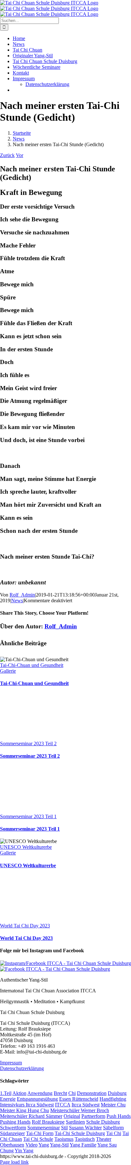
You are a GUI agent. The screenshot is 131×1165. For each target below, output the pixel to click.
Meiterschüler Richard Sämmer (31, 1116)
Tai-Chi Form (39, 1133)
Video (31, 1144)
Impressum (11, 1062)
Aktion (19, 1093)
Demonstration (92, 1093)
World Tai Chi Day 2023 (25, 925)
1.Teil (5, 1093)
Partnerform (93, 1116)
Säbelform (113, 1127)
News (17, 600)
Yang (43, 1144)
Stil (64, 1127)
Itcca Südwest (86, 1104)
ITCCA (62, 1104)
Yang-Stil (59, 1144)
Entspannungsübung (37, 1099)
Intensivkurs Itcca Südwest (27, 1104)
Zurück (7, 155)
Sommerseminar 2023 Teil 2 (28, 743)
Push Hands (119, 1116)
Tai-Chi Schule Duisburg (80, 1133)
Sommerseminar (43, 1127)
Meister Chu (113, 1104)
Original (72, 1116)
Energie (8, 1099)
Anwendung (39, 1093)
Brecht (60, 1093)
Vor (19, 155)
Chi (72, 1093)
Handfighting (113, 1099)
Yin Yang (24, 1150)
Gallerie (8, 671)
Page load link (14, 1162)
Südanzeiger (12, 1133)
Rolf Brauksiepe (48, 1122)
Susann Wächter (85, 1127)
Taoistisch (85, 1139)
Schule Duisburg (103, 1122)
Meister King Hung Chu (24, 1110)
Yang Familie (83, 1144)
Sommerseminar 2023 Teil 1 (28, 816)
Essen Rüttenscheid (78, 1099)
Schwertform (13, 1127)
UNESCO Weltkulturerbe (26, 847)
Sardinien (75, 1122)
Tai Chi (113, 1133)
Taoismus (63, 1139)
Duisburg (117, 1093)
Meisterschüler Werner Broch (79, 1110)
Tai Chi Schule (38, 1139)
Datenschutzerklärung (22, 1068)
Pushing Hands (15, 1122)
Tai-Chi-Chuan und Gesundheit (31, 665)
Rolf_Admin (22, 594)
